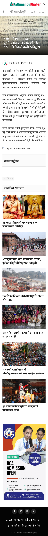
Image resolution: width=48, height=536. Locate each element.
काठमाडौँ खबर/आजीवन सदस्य (22, 520)
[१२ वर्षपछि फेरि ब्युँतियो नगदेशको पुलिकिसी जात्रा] (24, 391)
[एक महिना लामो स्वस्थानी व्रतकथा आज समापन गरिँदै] (24, 317)
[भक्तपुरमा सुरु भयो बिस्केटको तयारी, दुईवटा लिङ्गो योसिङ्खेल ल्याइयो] (24, 244)
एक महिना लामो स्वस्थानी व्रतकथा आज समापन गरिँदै (22, 335)
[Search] (44, 4)
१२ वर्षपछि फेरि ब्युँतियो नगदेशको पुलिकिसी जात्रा (20, 408)
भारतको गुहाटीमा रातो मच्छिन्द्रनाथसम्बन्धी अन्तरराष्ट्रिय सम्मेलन (23, 371)
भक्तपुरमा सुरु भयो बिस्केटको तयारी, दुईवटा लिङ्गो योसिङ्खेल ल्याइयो (21, 261)
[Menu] (4, 4)
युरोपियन (8, 178)
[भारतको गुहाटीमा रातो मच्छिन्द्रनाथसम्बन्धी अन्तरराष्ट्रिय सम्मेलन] (24, 354)
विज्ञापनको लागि (31, 525)
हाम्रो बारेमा (14, 525)
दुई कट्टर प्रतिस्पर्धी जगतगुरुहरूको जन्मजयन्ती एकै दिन (20, 224)
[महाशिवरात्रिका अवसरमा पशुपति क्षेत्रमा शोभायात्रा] (24, 280)
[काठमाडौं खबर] (25, 4)
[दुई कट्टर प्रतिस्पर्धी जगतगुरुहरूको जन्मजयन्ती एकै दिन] (24, 207)
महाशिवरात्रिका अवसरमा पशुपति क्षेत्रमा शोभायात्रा (23, 298)
